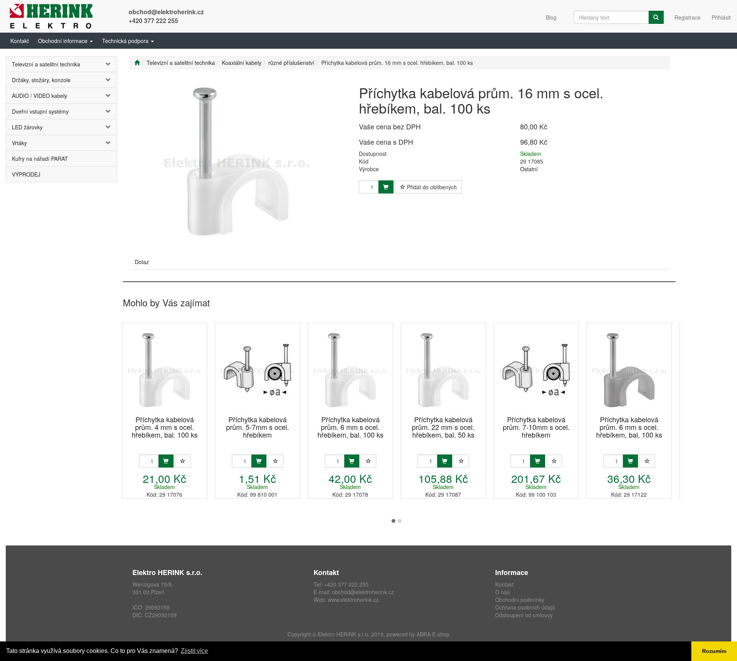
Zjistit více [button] (194, 651)
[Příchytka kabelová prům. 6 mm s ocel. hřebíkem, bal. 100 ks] (350, 369)
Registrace (687, 17)
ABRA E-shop (432, 634)
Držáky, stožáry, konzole (41, 80)
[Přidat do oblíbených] (182, 461)
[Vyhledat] (656, 17)
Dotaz (142, 262)
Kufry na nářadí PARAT (40, 158)
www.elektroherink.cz (353, 599)
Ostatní (529, 169)
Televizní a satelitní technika (46, 64)
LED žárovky (27, 127)
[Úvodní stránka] (137, 62)
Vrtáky (19, 143)
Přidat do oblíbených (431, 187)
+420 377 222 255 (153, 20)
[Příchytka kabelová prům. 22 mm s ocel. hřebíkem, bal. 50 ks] (443, 369)
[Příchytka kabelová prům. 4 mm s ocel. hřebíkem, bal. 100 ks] (164, 369)
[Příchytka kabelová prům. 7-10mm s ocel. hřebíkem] (536, 369)
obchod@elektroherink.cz (166, 11)
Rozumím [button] (714, 651)
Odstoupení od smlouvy (524, 615)
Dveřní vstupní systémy (40, 111)
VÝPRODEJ (26, 174)
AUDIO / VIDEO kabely (39, 95)
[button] (65, 41)
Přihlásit (721, 17)
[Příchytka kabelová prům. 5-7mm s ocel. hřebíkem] (257, 369)
